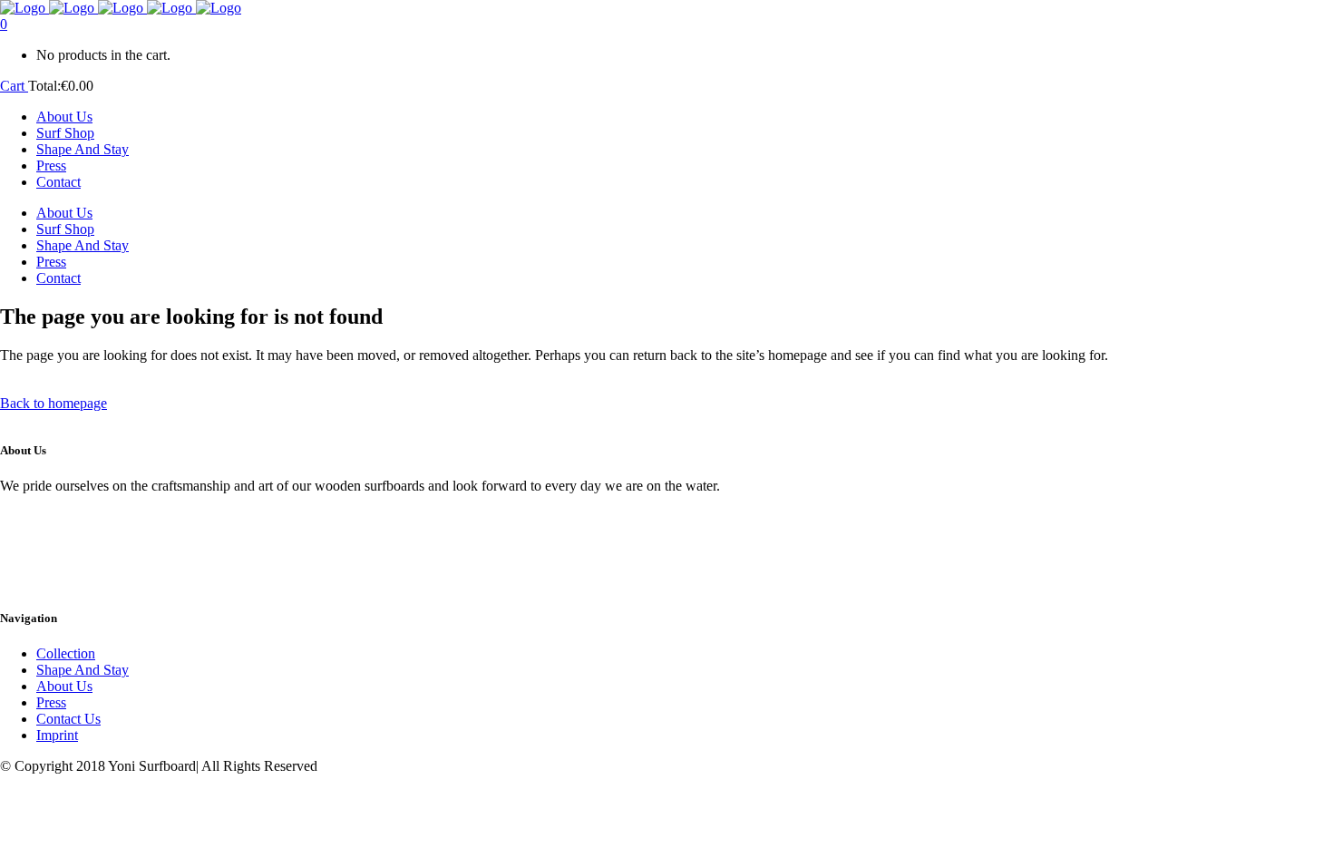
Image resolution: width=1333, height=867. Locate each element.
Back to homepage (53, 403)
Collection (65, 653)
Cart (14, 85)
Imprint (57, 735)
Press (51, 702)
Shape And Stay (82, 669)
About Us (64, 686)
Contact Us (68, 718)
